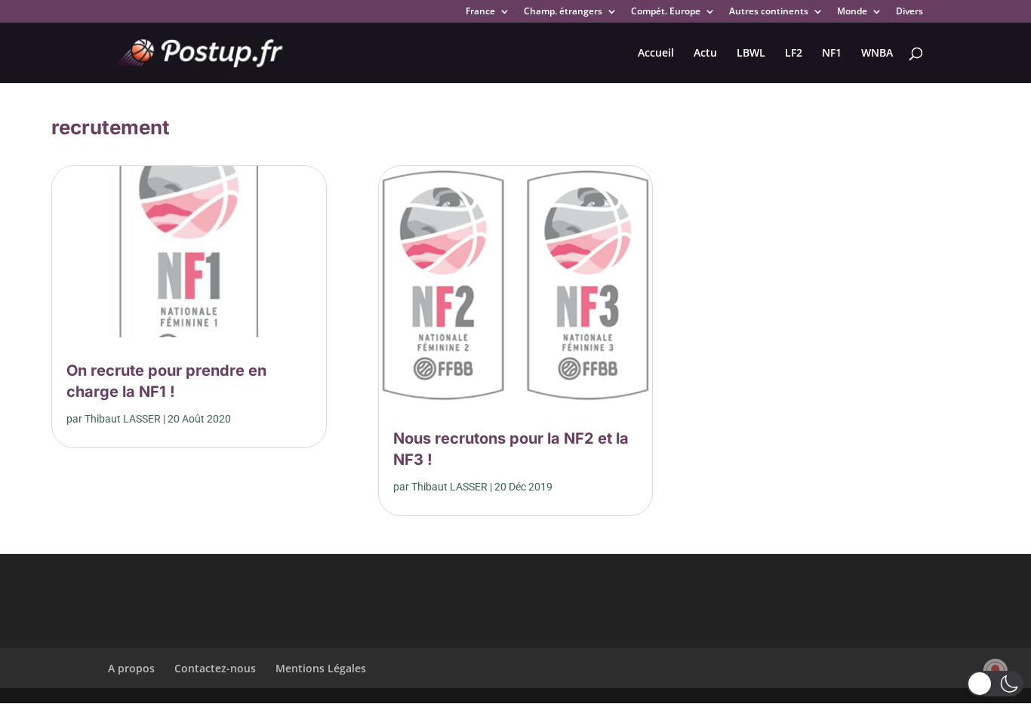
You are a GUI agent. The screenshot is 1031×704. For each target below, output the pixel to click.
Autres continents (768, 12)
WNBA (877, 54)
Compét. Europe (665, 12)
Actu (705, 54)
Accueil (656, 54)
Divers (909, 12)
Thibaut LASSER (123, 419)
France (480, 12)
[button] (995, 683)
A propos (131, 668)
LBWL (751, 54)
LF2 (793, 54)
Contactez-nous (215, 668)
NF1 (832, 54)
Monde (852, 12)
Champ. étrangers (563, 12)
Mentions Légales (320, 668)
